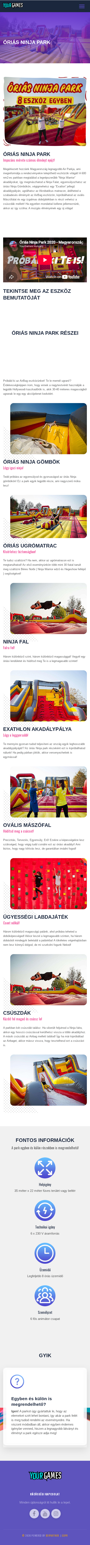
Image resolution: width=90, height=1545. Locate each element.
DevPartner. (53, 1535)
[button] (45, 1406)
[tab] (45, 1406)
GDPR (65, 1535)
